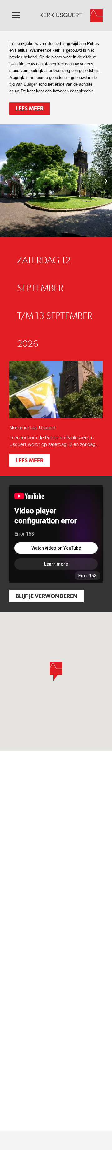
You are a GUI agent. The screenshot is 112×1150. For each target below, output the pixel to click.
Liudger (30, 84)
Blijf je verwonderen (46, 596)
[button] (56, 672)
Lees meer (30, 108)
